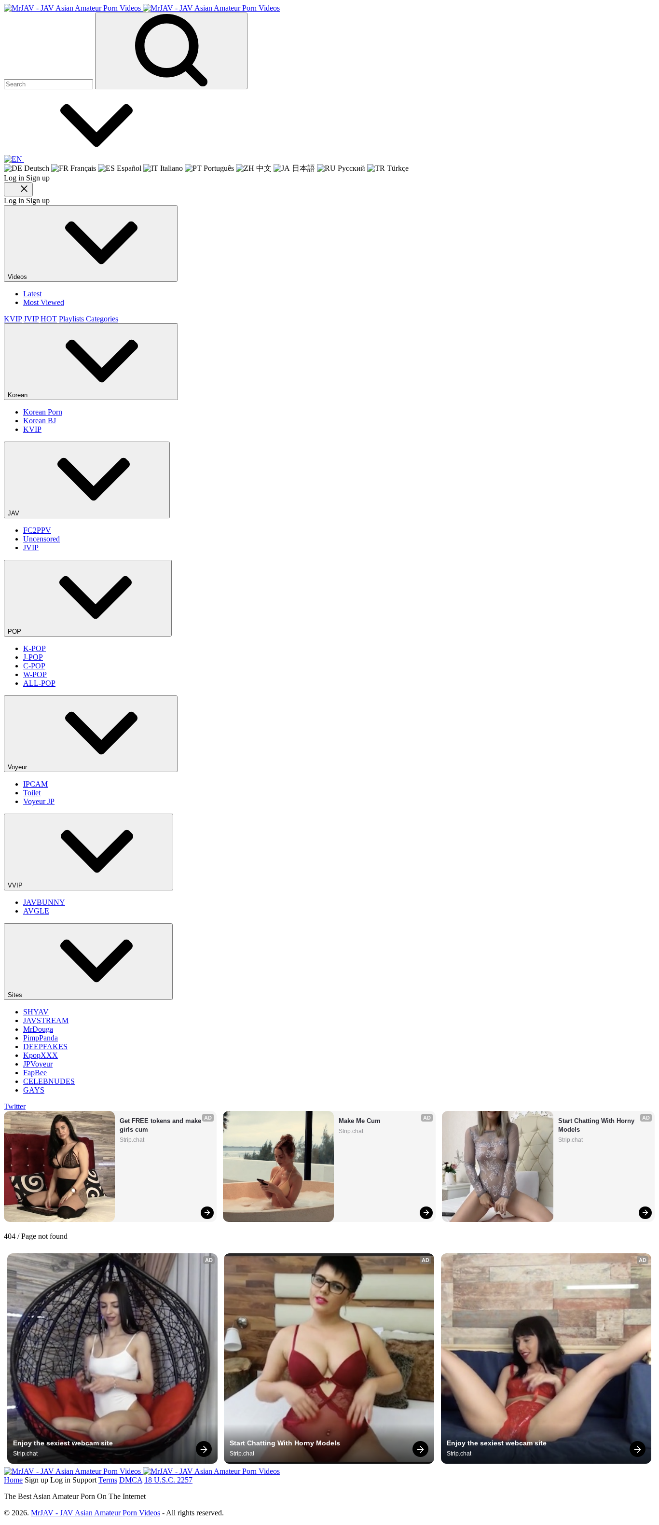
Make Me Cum (360, 1120)
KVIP (13, 319)
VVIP (16, 885)
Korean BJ (39, 420)
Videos (18, 276)
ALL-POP (39, 683)
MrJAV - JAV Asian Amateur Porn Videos (95, 1513)
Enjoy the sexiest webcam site (63, 1443)
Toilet (32, 793)
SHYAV (36, 1012)
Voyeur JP (39, 801)
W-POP (35, 674)
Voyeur (18, 767)
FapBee (35, 1072)
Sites (16, 994)
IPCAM (35, 784)
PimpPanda (40, 1038)
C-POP (34, 666)
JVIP (31, 319)
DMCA (130, 1480)
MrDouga (38, 1029)
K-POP (34, 648)
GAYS (33, 1090)
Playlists (72, 319)
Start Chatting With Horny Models (597, 1125)
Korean (18, 395)
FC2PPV (37, 530)
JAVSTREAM (46, 1020)
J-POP (33, 657)
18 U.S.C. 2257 (168, 1480)
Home (13, 1480)
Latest (32, 294)
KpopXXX (40, 1055)
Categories (102, 319)
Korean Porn (42, 412)
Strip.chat (132, 1140)
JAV (14, 513)
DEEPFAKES (45, 1046)
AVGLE (36, 911)
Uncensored (41, 539)
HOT (49, 319)
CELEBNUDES (49, 1081)
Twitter (15, 1106)
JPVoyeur (38, 1064)
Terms (107, 1480)
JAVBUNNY (44, 902)
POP (15, 631)
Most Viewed (43, 302)
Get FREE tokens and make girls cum (161, 1125)
